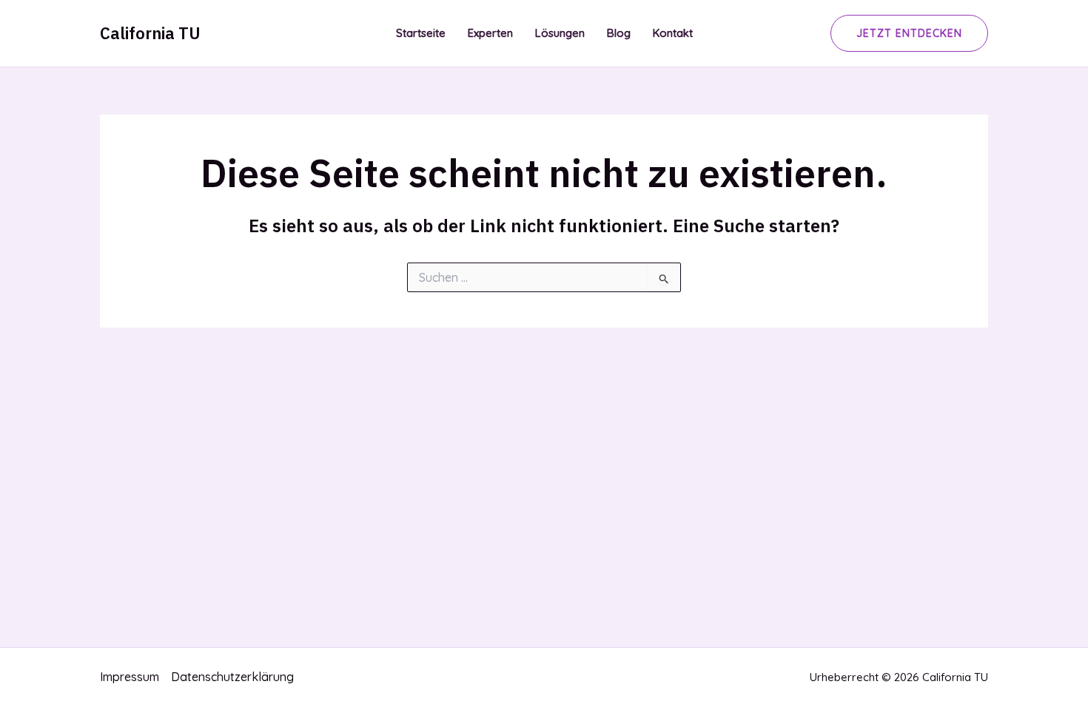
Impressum (129, 676)
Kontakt (673, 33)
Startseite (421, 33)
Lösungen (560, 33)
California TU (150, 33)
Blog (619, 33)
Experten (490, 33)
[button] (909, 33)
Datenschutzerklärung (232, 676)
